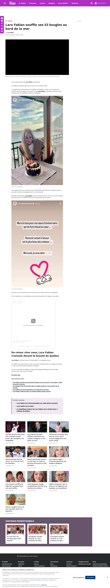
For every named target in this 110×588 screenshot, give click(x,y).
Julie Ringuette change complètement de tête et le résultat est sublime (37, 486)
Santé (51, 564)
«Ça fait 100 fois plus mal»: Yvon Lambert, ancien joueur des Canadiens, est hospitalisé (15, 437)
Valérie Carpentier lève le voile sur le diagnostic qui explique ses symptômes (58, 486)
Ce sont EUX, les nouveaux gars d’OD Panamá (14, 538)
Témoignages (53, 565)
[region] (55, 577)
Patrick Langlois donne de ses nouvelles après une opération (14, 509)
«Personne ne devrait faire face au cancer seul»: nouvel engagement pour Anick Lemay (58, 437)
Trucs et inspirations (39, 565)
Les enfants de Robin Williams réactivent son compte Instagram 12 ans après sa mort (36, 437)
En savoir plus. (16, 375)
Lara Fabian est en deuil (25, 406)
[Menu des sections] (4, 3)
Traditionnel (21, 564)
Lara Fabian (41, 91)
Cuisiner (42, 3)
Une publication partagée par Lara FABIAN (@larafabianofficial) (33, 346)
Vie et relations (63, 3)
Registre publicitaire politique (100, 565)
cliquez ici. (44, 584)
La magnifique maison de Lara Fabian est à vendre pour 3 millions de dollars (37, 410)
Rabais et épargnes (71, 565)
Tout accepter (90, 577)
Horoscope (32, 3)
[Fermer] (107, 577)
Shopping (52, 3)
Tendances (74, 3)
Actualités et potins (7, 564)
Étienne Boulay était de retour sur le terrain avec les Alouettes (14, 461)
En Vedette (22, 3)
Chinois (20, 565)
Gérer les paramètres (78, 577)
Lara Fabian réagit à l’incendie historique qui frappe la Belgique (57, 461)
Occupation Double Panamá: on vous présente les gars (57, 538)
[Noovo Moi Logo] (12, 3)
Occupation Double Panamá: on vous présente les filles (35, 538)
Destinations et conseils (85, 564)
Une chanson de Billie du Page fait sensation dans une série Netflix (14, 486)
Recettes (36, 564)
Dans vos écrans (6, 565)
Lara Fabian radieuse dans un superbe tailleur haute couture (32, 391)
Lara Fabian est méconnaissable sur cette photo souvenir (31, 389)
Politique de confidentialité (100, 564)
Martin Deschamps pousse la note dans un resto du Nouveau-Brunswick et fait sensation (37, 462)
